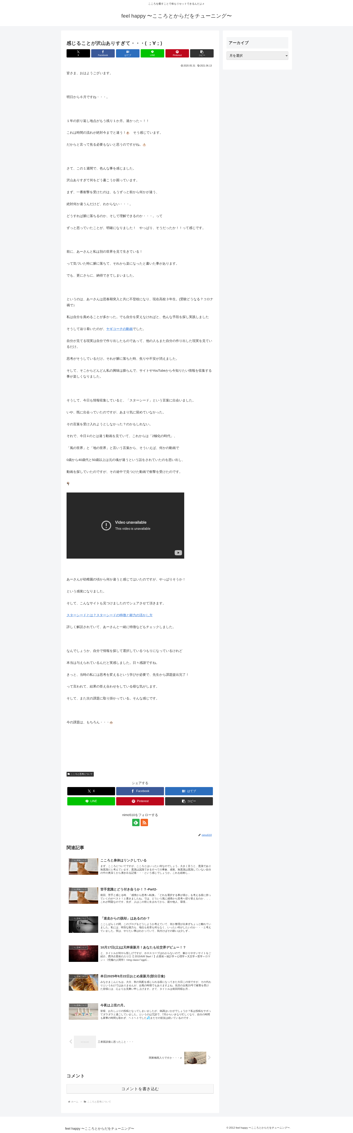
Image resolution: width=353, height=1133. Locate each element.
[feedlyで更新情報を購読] (136, 822)
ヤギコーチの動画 (119, 329)
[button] (202, 53)
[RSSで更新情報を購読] (144, 822)
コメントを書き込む (140, 1089)
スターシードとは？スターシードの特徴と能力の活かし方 (110, 615)
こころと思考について (82, 774)
